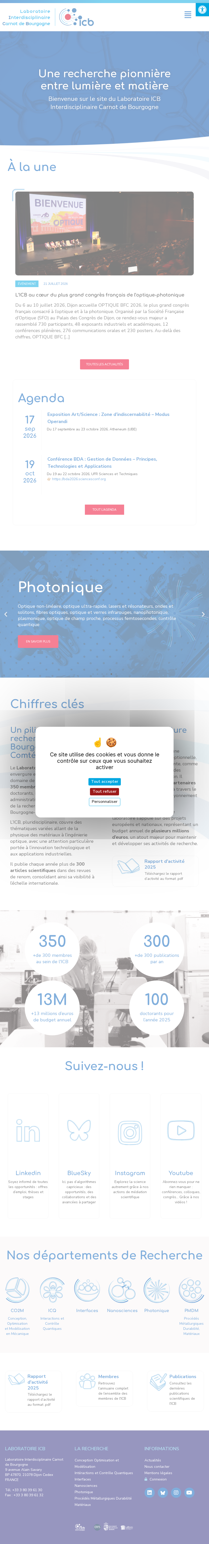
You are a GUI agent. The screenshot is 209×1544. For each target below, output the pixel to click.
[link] (202, 9)
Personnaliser (104, 802)
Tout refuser (104, 791)
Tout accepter (104, 781)
